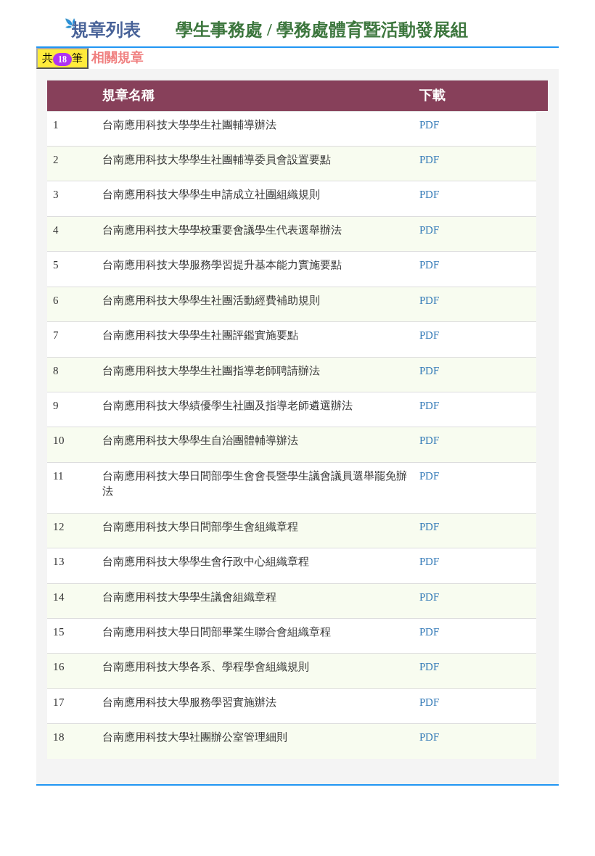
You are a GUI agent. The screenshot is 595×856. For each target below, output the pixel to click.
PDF (429, 125)
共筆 (62, 58)
